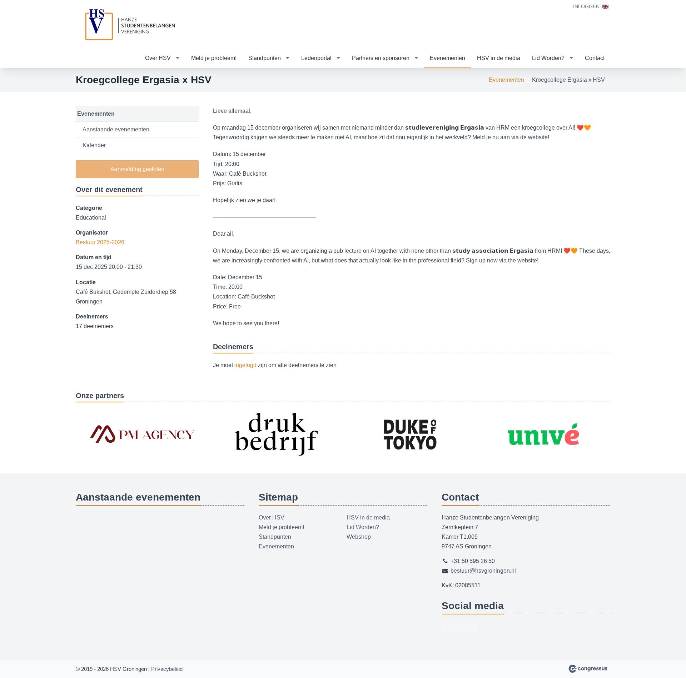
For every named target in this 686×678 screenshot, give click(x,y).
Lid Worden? (548, 58)
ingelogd (245, 365)
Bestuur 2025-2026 (100, 242)
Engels (605, 7)
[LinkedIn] (459, 626)
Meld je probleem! (214, 58)
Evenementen (447, 58)
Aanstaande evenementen (116, 129)
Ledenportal (316, 58)
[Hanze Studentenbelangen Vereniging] (129, 24)
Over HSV (158, 58)
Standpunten (264, 58)
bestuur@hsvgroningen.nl (483, 571)
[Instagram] (472, 626)
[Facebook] (447, 626)
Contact (595, 58)
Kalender (94, 145)
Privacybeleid (167, 669)
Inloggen (586, 6)
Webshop (359, 537)
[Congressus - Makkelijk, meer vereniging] (588, 669)
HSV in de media (498, 58)
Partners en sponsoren (380, 58)
